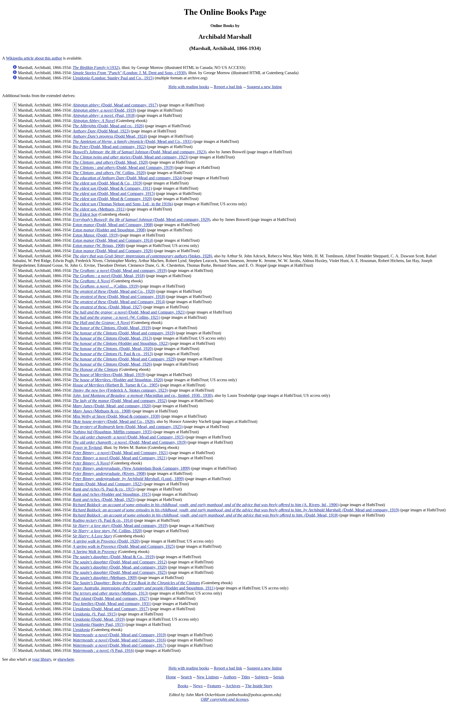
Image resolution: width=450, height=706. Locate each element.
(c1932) (96, 67)
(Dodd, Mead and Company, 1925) (124, 546)
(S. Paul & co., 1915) (104, 489)
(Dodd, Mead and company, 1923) (139, 152)
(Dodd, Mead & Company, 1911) (112, 188)
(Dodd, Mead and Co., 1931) (132, 141)
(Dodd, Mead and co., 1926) (108, 126)
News (198, 686)
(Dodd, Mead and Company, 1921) (129, 312)
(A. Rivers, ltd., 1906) (206, 505)
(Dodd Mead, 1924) (110, 136)
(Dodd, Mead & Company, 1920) (112, 198)
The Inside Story (258, 686)
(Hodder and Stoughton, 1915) (112, 494)
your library (41, 659)
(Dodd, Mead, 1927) (107, 307)
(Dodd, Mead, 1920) (110, 162)
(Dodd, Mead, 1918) (109, 276)
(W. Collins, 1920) (109, 172)
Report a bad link (228, 87)
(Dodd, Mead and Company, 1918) (119, 296)
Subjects (261, 677)
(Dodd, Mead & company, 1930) (116, 416)
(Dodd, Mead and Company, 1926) (113, 251)
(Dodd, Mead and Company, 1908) (113, 224)
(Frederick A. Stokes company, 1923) (120, 390)
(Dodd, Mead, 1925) (104, 499)
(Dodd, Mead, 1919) (112, 328)
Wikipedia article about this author (34, 58)
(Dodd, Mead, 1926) (112, 364)
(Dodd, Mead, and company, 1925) (128, 426)
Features (214, 686)
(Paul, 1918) (104, 115)
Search (186, 677)
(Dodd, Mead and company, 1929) (141, 219)
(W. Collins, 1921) (116, 317)
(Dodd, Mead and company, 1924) (127, 178)
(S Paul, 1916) (103, 650)
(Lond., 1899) (128, 478)
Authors (229, 677)
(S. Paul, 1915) (95, 614)
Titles (245, 677)
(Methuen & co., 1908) (102, 411)
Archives (233, 686)
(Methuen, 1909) (105, 577)
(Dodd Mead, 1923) (101, 131)
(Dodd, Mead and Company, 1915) (114, 193)
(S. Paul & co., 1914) (103, 520)
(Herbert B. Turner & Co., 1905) (116, 385)
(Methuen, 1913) (110, 593)
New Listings (208, 677)
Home (171, 677)
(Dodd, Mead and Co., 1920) (114, 291)
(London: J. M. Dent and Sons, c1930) (129, 73)
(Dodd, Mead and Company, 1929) (124, 359)
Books (183, 686)
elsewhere (66, 659)
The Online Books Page (225, 11)
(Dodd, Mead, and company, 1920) (112, 406)
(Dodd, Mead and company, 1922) (109, 146)
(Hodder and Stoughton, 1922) (120, 343)
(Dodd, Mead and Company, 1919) (123, 167)
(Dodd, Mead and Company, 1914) (113, 240)
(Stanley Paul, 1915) (98, 624)
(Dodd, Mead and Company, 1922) (107, 484)
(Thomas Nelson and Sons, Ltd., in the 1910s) (123, 204)
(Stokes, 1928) (142, 256)
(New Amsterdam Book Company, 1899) (131, 468)
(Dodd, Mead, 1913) (112, 338)
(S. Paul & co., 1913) (113, 354)
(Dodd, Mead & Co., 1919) (107, 183)
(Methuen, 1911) (99, 209)
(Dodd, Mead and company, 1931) (112, 603)
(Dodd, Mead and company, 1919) (120, 270)
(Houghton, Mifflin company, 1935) (112, 432)
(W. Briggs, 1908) (99, 245)
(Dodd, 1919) (104, 110)
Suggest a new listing (264, 87)
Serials (278, 677)
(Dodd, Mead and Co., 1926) (113, 421)
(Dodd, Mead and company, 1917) (115, 105)
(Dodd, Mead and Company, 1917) (111, 609)
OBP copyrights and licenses (224, 699)
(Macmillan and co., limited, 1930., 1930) (143, 395)
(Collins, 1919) (106, 286)
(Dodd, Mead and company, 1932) (120, 400)
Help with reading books (188, 87)
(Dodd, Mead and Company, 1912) (120, 562)
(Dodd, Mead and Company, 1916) (119, 640)
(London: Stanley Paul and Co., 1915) (113, 78)
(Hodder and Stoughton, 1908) (109, 230)
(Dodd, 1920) (106, 541)
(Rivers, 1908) (109, 473)
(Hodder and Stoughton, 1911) (144, 588)
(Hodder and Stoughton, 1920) (118, 380)
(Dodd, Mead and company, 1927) (111, 598)
